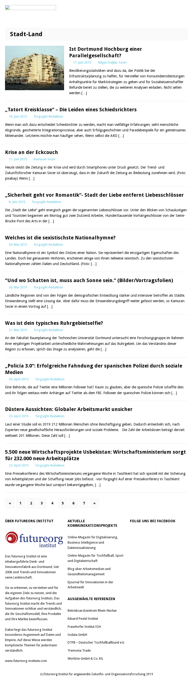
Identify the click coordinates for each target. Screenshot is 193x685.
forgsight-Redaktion (48, 116)
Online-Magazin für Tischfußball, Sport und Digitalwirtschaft (95, 558)
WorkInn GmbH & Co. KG (85, 658)
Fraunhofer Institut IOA (84, 626)
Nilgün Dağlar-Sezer (112, 62)
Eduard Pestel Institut (83, 618)
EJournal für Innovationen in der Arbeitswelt (90, 584)
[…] (84, 93)
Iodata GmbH (77, 635)
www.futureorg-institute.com (26, 661)
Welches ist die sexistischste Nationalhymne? (60, 238)
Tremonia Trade (79, 650)
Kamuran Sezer (45, 159)
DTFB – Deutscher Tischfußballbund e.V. (96, 642)
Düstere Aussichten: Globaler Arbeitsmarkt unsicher (68, 409)
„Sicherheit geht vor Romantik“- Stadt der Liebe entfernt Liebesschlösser (94, 195)
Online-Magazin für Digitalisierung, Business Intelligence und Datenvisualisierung (93, 542)
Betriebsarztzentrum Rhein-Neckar (92, 610)
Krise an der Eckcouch (31, 152)
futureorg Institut (23, 556)
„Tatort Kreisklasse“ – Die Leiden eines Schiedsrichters (71, 110)
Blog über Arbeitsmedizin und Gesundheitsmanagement (89, 571)
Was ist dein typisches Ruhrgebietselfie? (54, 323)
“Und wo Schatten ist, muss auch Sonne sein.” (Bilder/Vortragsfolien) (89, 280)
